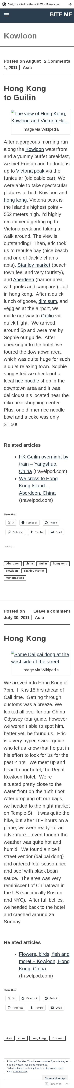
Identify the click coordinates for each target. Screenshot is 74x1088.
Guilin (47, 315)
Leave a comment (51, 611)
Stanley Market (34, 570)
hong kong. (16, 200)
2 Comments (57, 61)
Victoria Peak (15, 577)
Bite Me (61, 14)
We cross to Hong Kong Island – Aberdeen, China (38, 486)
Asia (27, 67)
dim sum (48, 301)
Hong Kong (25, 638)
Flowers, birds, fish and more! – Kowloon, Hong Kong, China (44, 961)
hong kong (60, 563)
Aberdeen (23, 279)
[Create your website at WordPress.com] (37, 4)
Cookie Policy (20, 1071)
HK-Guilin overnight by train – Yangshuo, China (43, 464)
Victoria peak (30, 171)
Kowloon (34, 149)
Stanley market (33, 265)
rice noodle (27, 380)
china (29, 563)
